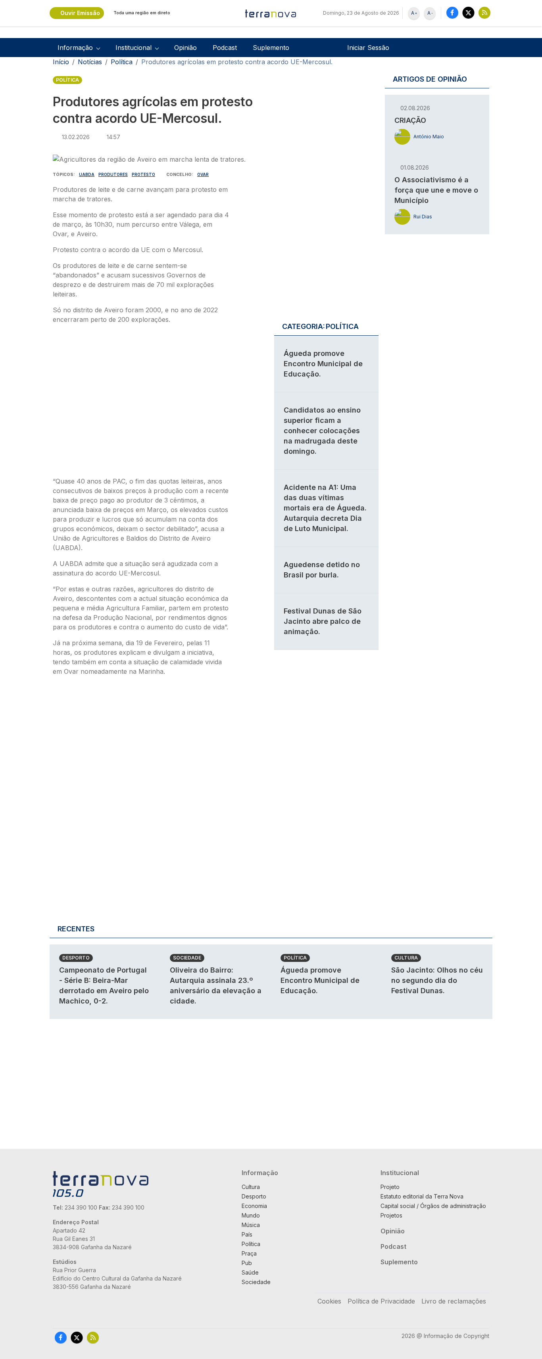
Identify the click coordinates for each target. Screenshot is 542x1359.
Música (251, 1224)
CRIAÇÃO (410, 120)
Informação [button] (75, 48)
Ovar (203, 174)
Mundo (251, 1215)
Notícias (90, 62)
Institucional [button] (133, 48)
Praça (249, 1253)
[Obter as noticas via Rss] (484, 12)
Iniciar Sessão (368, 48)
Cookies (329, 1301)
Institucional (400, 1173)
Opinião (185, 48)
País (247, 1234)
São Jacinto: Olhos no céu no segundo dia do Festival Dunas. (437, 980)
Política (122, 62)
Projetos (391, 1215)
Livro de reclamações (453, 1301)
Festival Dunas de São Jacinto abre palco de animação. (322, 621)
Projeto (390, 1186)
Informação (260, 1173)
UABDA (86, 174)
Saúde (250, 1272)
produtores (113, 174)
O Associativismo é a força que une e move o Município (436, 190)
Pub (247, 1263)
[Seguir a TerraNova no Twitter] (468, 12)
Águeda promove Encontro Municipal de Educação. (323, 363)
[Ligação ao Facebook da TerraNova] (452, 12)
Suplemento (271, 48)
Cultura (406, 958)
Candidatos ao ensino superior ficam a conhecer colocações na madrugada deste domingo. (322, 430)
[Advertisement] (141, 403)
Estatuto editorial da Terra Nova (422, 1196)
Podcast (225, 48)
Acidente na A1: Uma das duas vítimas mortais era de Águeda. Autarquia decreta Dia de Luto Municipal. (325, 508)
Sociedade (187, 958)
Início (61, 62)
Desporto (76, 958)
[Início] (271, 13)
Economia (254, 1205)
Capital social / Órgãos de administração (433, 1205)
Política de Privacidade (381, 1301)
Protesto (143, 174)
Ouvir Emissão (80, 13)
